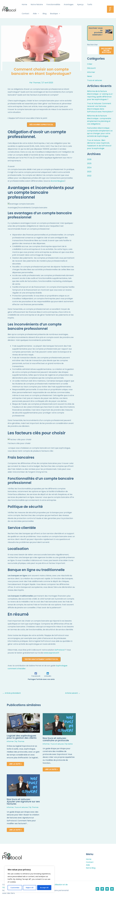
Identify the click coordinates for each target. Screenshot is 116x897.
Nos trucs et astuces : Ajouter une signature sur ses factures (23, 801)
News (89, 76)
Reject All (29, 887)
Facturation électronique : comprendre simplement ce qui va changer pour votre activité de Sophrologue (99, 132)
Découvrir (91, 68)
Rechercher (92, 44)
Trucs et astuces (57, 744)
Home (88, 859)
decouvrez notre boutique (106, 50)
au (101, 30)
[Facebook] (97, 889)
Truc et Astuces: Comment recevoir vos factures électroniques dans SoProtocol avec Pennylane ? (100, 107)
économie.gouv (57, 181)
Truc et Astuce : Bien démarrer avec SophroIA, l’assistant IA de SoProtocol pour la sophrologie (99, 144)
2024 (89, 167)
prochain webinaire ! (97, 33)
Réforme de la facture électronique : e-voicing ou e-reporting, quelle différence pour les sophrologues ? (100, 95)
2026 (89, 159)
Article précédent (11, 693)
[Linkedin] (102, 889)
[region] (29, 879)
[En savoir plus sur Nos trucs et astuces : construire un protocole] (59, 724)
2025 (89, 163)
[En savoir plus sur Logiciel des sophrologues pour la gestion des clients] (23, 722)
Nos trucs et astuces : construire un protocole (56, 739)
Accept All (44, 887)
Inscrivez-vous (96, 28)
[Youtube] (107, 889)
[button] (38, 13)
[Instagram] (112, 889)
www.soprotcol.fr (51, 652)
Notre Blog (90, 868)
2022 (89, 175)
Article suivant (72, 693)
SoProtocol (59, 650)
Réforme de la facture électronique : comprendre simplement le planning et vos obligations (99, 119)
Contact (89, 862)
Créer (89, 64)
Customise (14, 887)
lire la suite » (15, 764)
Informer (10, 741)
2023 (89, 171)
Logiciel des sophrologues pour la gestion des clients (21, 736)
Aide (88, 865)
